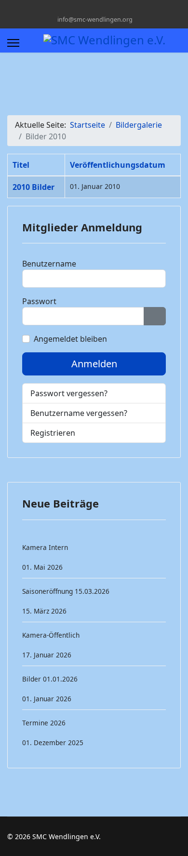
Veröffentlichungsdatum (117, 165)
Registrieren (53, 433)
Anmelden (94, 363)
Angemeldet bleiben (70, 339)
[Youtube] (86, 8)
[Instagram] (101, 8)
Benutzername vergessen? (78, 413)
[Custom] (116, 8)
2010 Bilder (33, 187)
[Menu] (13, 42)
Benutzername (49, 263)
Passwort (39, 301)
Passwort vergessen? (68, 393)
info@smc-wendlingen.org (95, 19)
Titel (21, 165)
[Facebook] (71, 8)
